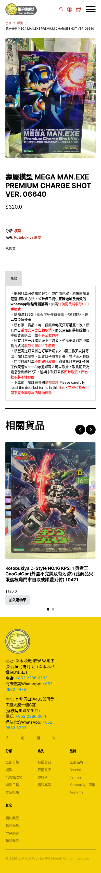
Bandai (75, 770)
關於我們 (12, 818)
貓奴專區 (44, 785)
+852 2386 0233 (31, 677)
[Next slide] (91, 430)
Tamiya (75, 777)
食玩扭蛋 (12, 792)
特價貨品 (44, 762)
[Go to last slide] (80, 430)
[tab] (13, 278)
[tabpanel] (50, 343)
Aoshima (76, 792)
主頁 (8, 23)
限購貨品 (44, 770)
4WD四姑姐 (14, 777)
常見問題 (12, 833)
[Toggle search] (61, 9)
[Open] (91, 9)
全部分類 (12, 762)
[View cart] (79, 9)
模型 (20, 23)
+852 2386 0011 (30, 716)
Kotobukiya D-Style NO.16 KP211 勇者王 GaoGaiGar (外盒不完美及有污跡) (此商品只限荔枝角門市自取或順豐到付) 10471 (49, 574)
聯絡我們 (12, 841)
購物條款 (52, 382)
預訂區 (43, 777)
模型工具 (12, 785)
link (62, 387)
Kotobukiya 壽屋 (27, 237)
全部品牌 (76, 762)
